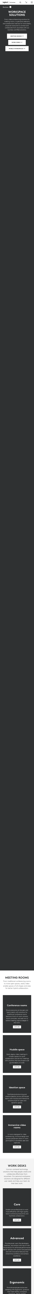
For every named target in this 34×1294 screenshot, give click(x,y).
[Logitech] (10, 2)
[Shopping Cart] (26, 2)
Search (20, 2)
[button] (7, 7)
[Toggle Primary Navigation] (31, 2)
